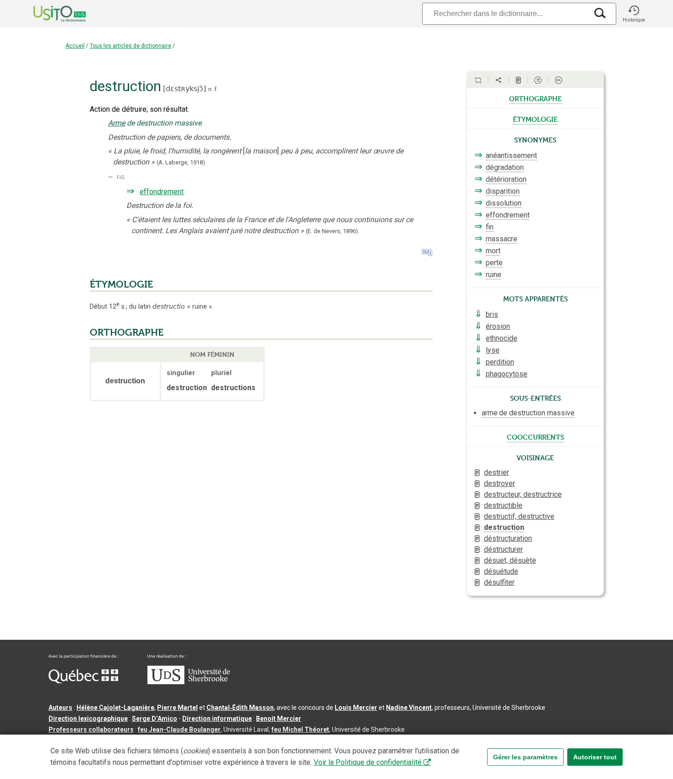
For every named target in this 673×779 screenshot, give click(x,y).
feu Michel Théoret (300, 729)
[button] (633, 13)
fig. (121, 177)
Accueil (75, 46)
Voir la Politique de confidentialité (368, 762)
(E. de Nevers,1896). (332, 231)
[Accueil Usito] (49, 13)
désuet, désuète (510, 560)
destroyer (499, 483)
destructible (503, 505)
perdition (500, 362)
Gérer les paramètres (525, 757)
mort (493, 250)
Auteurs (60, 707)
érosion (498, 326)
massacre (501, 238)
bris (492, 314)
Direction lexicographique (88, 718)
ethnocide (501, 338)
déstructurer (503, 549)
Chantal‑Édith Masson (240, 707)
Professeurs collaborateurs (91, 729)
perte (494, 262)
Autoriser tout (595, 757)
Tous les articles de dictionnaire (130, 46)
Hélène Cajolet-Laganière (115, 707)
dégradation (505, 167)
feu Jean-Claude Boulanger (179, 729)
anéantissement (511, 155)
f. (216, 89)
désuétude (501, 571)
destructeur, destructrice (523, 494)
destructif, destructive (519, 516)
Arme (116, 123)
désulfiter (499, 582)
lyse (492, 350)
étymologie (535, 118)
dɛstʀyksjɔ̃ (184, 88)
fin (490, 227)
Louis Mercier (356, 707)
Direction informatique (217, 718)
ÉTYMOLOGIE (121, 284)
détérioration (506, 179)
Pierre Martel (177, 707)
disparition (503, 191)
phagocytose (506, 374)
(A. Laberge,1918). (181, 162)
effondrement (162, 191)
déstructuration (508, 538)
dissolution (503, 203)
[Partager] (498, 80)
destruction (504, 527)
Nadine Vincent (409, 707)
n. (210, 89)
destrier (496, 472)
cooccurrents (535, 436)
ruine (493, 274)
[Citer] (478, 80)
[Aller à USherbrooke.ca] (188, 682)
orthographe (535, 98)
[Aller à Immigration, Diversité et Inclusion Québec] (83, 681)
